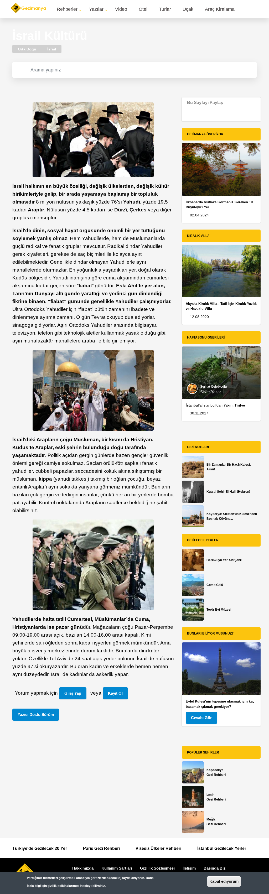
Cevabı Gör (201, 717)
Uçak (188, 9)
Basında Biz (215, 868)
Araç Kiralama (220, 9)
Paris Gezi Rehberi (101, 848)
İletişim (189, 868)
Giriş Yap (72, 693)
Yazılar (96, 9)
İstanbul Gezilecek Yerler (221, 848)
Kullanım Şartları (116, 868)
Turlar (165, 9)
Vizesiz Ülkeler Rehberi (158, 848)
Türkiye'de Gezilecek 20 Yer (39, 848)
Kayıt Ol (115, 693)
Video (121, 9)
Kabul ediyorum (224, 881)
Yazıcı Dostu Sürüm (36, 714)
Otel (143, 9)
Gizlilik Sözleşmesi (157, 868)
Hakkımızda (83, 868)
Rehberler (67, 9)
